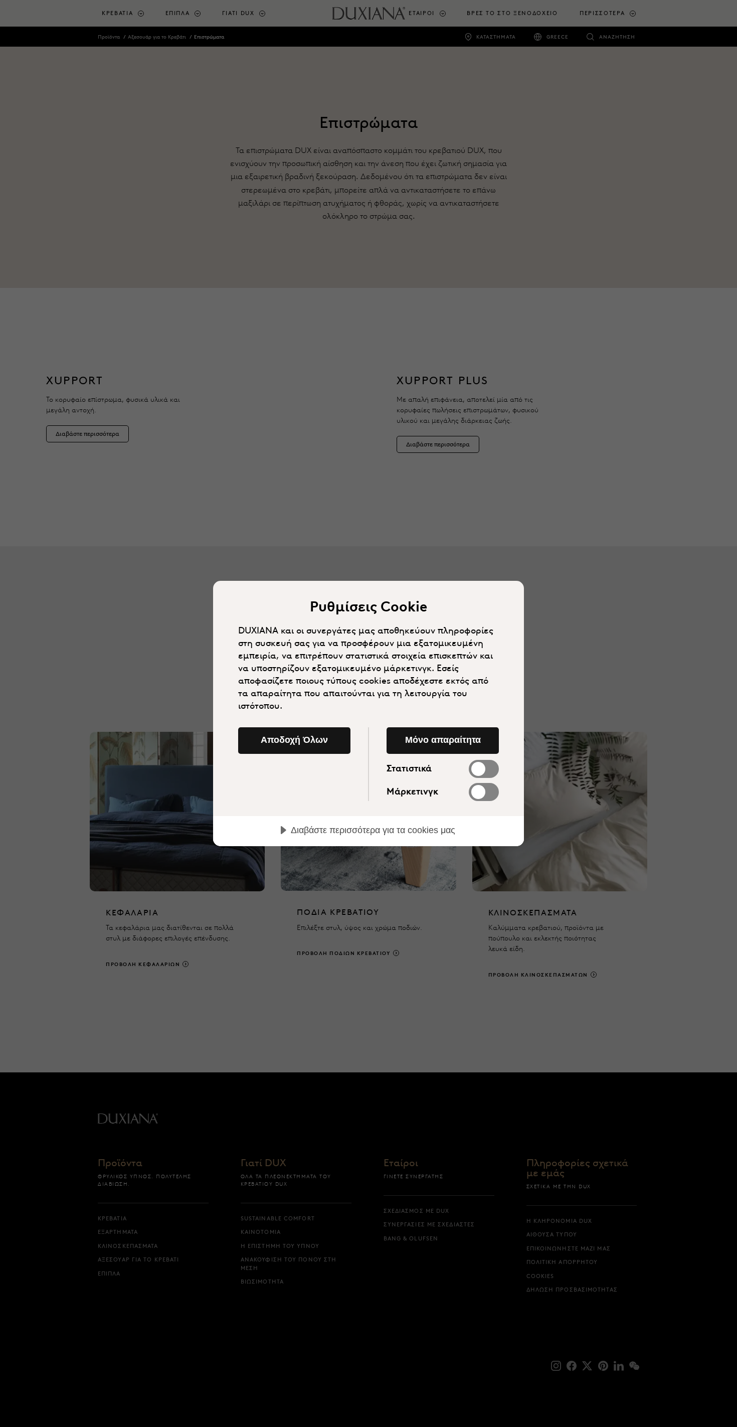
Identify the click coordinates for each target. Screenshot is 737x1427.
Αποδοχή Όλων (294, 740)
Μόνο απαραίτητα (443, 740)
